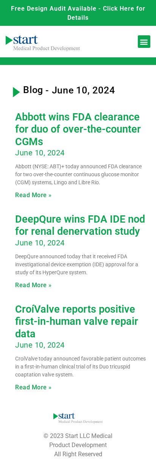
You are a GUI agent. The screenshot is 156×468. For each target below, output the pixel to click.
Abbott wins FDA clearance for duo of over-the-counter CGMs (78, 129)
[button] (144, 41)
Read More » (33, 195)
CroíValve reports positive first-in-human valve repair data (76, 321)
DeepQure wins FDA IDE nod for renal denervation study (80, 225)
